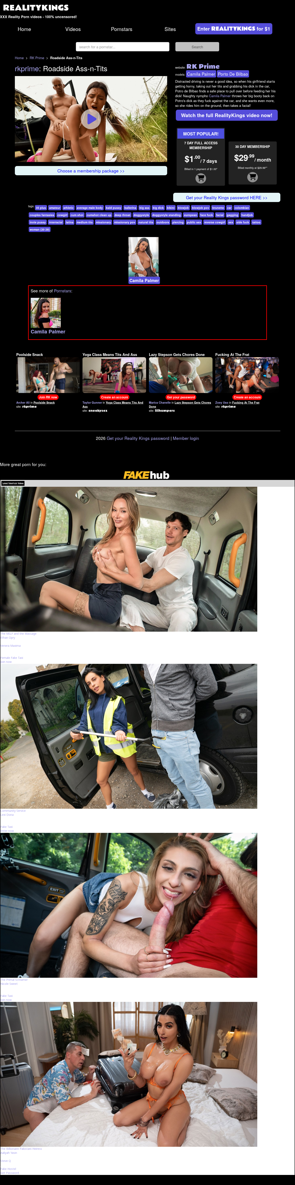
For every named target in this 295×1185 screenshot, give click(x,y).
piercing (178, 222)
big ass (144, 208)
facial (220, 215)
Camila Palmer (201, 74)
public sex (194, 222)
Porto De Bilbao (233, 74)
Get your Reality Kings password (138, 438)
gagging (232, 215)
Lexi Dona (7, 815)
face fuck (206, 215)
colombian (242, 208)
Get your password (181, 397)
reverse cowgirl (214, 222)
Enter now (7, 831)
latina (69, 222)
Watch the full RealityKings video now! (226, 115)
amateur (54, 208)
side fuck (242, 222)
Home (24, 28)
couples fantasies (42, 215)
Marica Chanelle (160, 402)
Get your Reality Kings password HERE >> (227, 197)
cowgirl (62, 215)
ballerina (130, 208)
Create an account (114, 397)
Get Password (9, 1173)
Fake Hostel (8, 1169)
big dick (158, 208)
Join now (6, 662)
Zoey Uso (221, 402)
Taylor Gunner (92, 402)
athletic (68, 208)
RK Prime (37, 57)
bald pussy (113, 208)
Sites (170, 28)
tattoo (256, 222)
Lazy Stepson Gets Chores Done (177, 354)
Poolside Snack (29, 354)
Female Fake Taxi (11, 658)
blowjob (183, 208)
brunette (218, 208)
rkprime (27, 68)
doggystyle (141, 215)
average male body (90, 208)
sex (230, 222)
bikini (171, 208)
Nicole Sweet (9, 984)
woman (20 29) (40, 229)
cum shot (77, 215)
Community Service (13, 811)
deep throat (122, 215)
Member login (186, 438)
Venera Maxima (10, 646)
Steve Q (5, 1161)
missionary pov (124, 222)
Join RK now (48, 397)
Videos (73, 28)
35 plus (41, 208)
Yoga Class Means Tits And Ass (109, 354)
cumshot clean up (99, 215)
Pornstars (121, 28)
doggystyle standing (166, 215)
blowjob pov (200, 208)
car (229, 208)
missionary (103, 222)
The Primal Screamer (14, 980)
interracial (56, 222)
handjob (247, 215)
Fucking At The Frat (232, 354)
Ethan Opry (7, 637)
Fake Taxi (6, 827)
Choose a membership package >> (91, 171)
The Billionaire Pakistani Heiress (21, 1149)
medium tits (85, 222)
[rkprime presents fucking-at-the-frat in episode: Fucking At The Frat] (247, 374)
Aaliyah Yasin (8, 1153)
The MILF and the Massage (18, 633)
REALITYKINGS (36, 8)
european (190, 215)
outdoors (163, 222)
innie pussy (38, 222)
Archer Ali (23, 402)
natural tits (145, 222)
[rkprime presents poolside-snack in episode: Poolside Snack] (48, 374)
